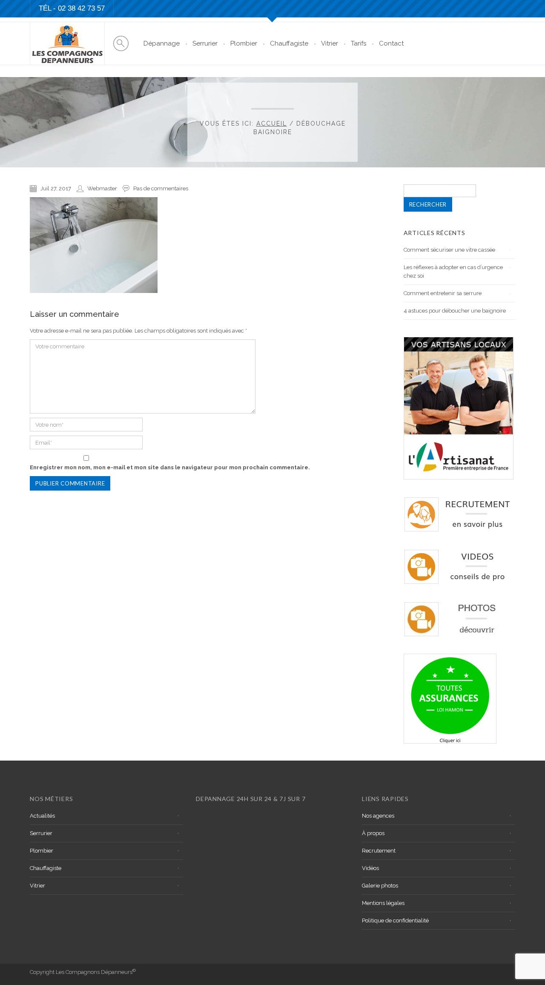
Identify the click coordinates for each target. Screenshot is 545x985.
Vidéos (370, 868)
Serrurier (205, 43)
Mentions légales (383, 903)
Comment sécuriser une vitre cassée (449, 250)
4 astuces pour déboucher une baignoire (455, 310)
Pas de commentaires (160, 188)
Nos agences (378, 816)
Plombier (243, 43)
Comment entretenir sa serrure (443, 293)
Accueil (271, 123)
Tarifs (358, 43)
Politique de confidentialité (395, 920)
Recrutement (379, 850)
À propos (373, 833)
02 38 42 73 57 (81, 8)
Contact (391, 43)
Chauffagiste (289, 43)
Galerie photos (380, 885)
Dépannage (161, 43)
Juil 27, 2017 (55, 188)
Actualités (42, 816)
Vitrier (329, 43)
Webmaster (102, 188)
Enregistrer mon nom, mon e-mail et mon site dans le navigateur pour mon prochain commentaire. (170, 467)
